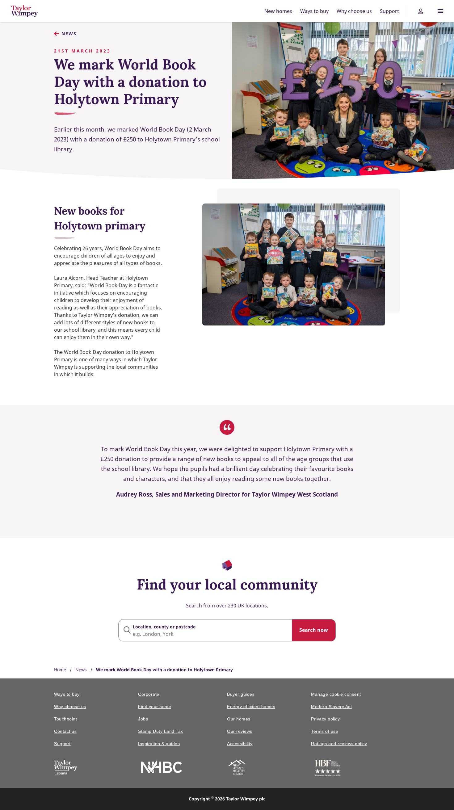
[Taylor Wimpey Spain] (65, 768)
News (69, 33)
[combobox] (227, 630)
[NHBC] (161, 767)
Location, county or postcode (164, 627)
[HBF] (327, 769)
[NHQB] (236, 768)
